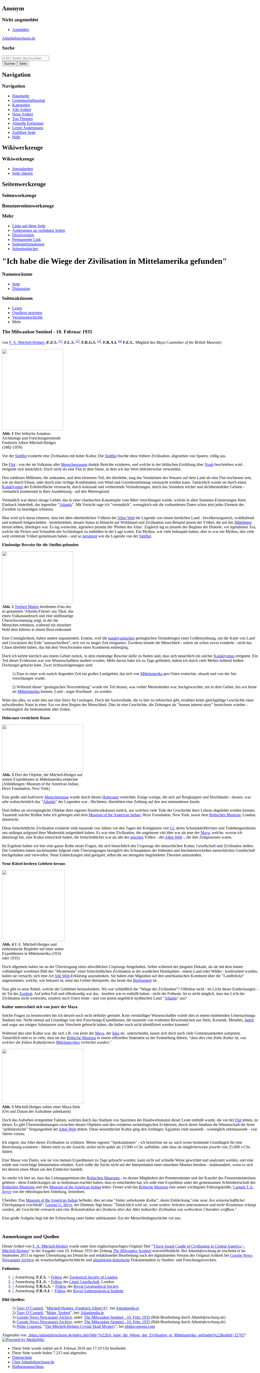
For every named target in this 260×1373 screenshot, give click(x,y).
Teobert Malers (27, 606)
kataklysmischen (121, 638)
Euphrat (26, 993)
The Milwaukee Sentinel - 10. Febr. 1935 (117, 1317)
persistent (89, 536)
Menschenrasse (56, 797)
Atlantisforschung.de (18, 38)
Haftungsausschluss (28, 1366)
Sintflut (21, 456)
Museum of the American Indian (114, 815)
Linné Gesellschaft (84, 1282)
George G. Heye (58, 1205)
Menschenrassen (74, 464)
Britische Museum (81, 1038)
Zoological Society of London (93, 1277)
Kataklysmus (12, 487)
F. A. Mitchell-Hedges (27, 342)
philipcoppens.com (140, 1326)
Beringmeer (142, 980)
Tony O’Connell (30, 1308)
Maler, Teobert (58, 1313)
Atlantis (65, 504)
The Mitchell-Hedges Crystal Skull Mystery (80, 1326)
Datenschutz (22, 1357)
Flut (12, 464)
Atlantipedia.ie (127, 1308)
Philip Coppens (29, 1326)
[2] (77, 341)
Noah (209, 464)
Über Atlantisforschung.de (33, 1362)
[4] (120, 341)
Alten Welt (126, 518)
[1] (60, 341)
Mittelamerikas (68, 1042)
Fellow (56, 1277)
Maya (205, 832)
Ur (172, 828)
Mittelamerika (151, 674)
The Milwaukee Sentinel (132, 1251)
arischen (136, 837)
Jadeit (249, 1020)
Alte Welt (62, 976)
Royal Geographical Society (96, 1286)
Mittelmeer (243, 522)
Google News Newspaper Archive (44, 1317)
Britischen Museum (224, 815)
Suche (8, 48)
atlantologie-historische (111, 1260)
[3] (99, 341)
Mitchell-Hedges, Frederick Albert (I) (76, 1308)
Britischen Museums (103, 1178)
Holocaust (110, 797)
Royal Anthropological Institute (98, 1291)
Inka (115, 1033)
